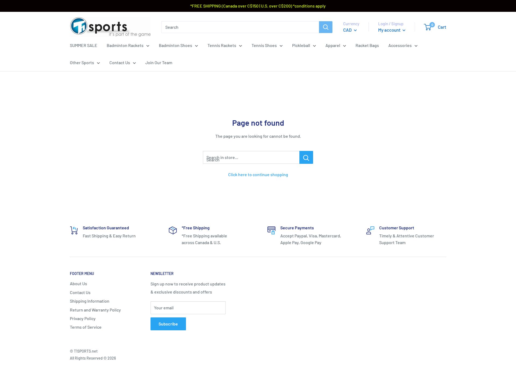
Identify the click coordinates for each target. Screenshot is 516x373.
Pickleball (301, 45)
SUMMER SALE (83, 45)
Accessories (400, 45)
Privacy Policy (83, 318)
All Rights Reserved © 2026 (93, 358)
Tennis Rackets (221, 45)
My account (389, 29)
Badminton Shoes (175, 45)
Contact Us (119, 62)
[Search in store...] (306, 157)
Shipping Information (89, 300)
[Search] (325, 27)
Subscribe (168, 323)
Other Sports (82, 62)
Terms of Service (86, 326)
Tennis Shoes (264, 45)
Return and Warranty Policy (95, 309)
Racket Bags (367, 45)
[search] (240, 27)
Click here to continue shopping (258, 174)
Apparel (332, 45)
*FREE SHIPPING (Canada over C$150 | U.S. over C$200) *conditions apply (258, 5)
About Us (78, 283)
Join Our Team (158, 62)
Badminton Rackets (125, 45)
